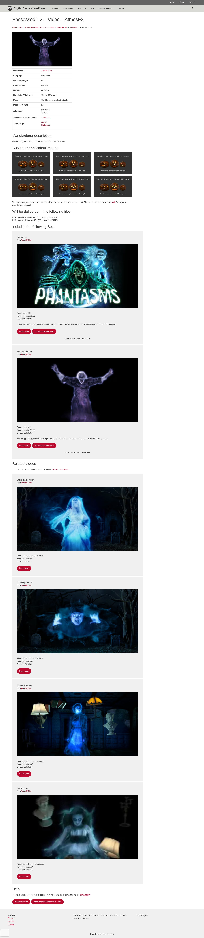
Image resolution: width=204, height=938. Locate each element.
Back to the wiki (21, 902)
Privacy (181, 2)
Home (14, 27)
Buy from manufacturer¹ (44, 331)
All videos (74, 27)
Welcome (55, 8)
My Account (68, 8)
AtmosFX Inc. (62, 27)
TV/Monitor (46, 117)
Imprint (171, 2)
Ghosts (44, 122)
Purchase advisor (105, 8)
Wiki (92, 8)
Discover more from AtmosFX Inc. (47, 902)
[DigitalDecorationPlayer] (10, 8)
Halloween (45, 125)
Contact (191, 2)
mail (113, 202)
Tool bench (81, 8)
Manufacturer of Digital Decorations (40, 27)
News (121, 8)
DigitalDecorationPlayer (30, 8)
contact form (85, 895)
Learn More (24, 331)
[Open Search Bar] (192, 8)
